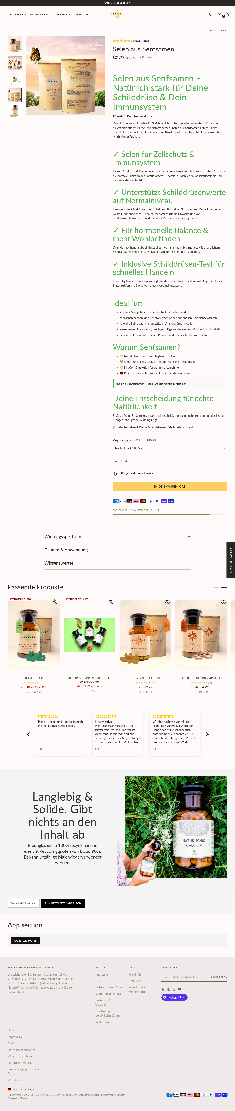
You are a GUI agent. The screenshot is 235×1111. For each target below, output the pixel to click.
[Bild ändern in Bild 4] (15, 95)
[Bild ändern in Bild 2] (15, 63)
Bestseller (135, 981)
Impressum (102, 974)
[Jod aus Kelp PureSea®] (145, 635)
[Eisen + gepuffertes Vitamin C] (201, 635)
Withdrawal (102, 1022)
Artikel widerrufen (25, 940)
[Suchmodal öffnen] (210, 14)
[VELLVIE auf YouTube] (180, 989)
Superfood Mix (34, 678)
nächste (223, 30)
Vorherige (209, 30)
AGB (98, 981)
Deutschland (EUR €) (22, 1089)
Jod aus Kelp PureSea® (146, 678)
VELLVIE (35, 1094)
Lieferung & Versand (20, 1063)
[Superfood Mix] (34, 635)
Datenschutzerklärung (109, 987)
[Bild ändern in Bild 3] (15, 79)
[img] (60, 716)
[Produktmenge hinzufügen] (126, 461)
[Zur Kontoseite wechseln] (218, 14)
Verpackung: (135, 440)
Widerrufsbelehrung (108, 994)
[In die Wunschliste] (56, 601)
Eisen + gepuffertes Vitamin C (201, 678)
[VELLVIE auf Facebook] (163, 989)
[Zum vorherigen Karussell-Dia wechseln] (216, 588)
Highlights (135, 974)
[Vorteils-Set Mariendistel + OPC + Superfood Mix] (89, 635)
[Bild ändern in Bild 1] (15, 45)
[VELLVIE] (117, 14)
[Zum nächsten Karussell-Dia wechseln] (224, 587)
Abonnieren (219, 977)
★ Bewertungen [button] (231, 560)
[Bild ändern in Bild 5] (15, 111)
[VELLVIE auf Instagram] (169, 989)
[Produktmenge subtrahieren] (116, 461)
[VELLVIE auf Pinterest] (174, 989)
